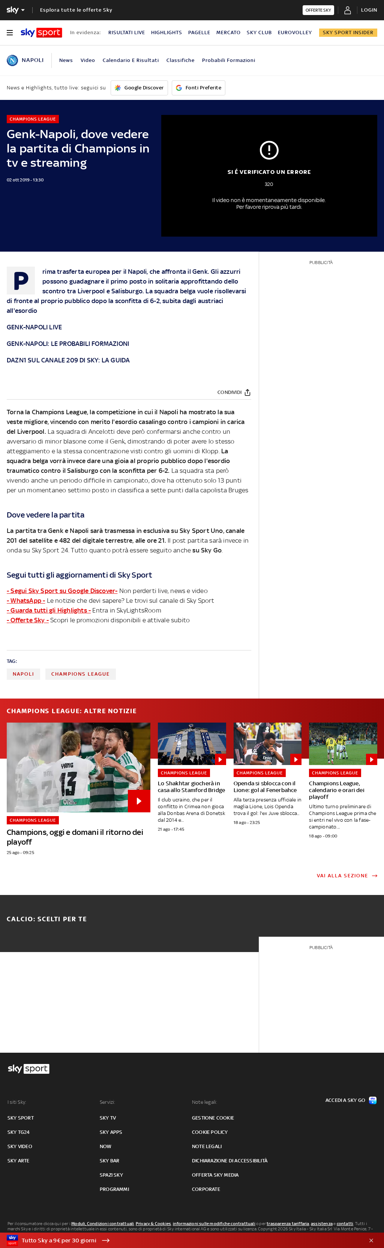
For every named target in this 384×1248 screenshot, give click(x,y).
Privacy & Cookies (153, 1223)
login (369, 10)
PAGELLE (199, 32)
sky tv (108, 1118)
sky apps (111, 1132)
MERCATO (228, 32)
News (66, 60)
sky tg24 (19, 1132)
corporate (206, 1189)
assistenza (322, 1223)
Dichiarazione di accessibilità (229, 1160)
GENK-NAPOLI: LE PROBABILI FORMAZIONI (68, 343)
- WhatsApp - (26, 600)
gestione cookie (213, 1118)
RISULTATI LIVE (126, 32)
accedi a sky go (345, 1100)
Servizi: (108, 1102)
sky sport (21, 1118)
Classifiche (180, 60)
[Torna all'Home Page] (41, 33)
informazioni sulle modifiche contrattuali (214, 1223)
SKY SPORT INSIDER (348, 32)
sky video (20, 1146)
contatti (345, 1223)
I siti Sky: (17, 1102)
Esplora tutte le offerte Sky (76, 10)
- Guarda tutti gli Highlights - (49, 610)
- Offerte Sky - (28, 620)
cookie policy (210, 1132)
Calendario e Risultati (131, 60)
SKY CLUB (259, 32)
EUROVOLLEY (295, 32)
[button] (180, 1240)
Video (88, 60)
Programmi (114, 1189)
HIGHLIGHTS (166, 32)
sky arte (19, 1160)
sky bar (109, 1160)
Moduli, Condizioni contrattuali (102, 1223)
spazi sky (111, 1175)
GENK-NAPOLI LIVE (34, 327)
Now (106, 1146)
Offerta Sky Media (215, 1175)
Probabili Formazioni (228, 60)
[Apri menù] (10, 33)
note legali (207, 1146)
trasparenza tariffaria (288, 1223)
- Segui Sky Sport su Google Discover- (62, 591)
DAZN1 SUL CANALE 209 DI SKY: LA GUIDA (68, 360)
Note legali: (204, 1102)
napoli (23, 674)
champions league (80, 674)
